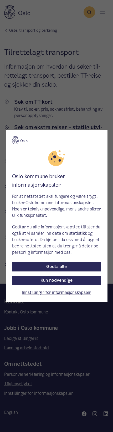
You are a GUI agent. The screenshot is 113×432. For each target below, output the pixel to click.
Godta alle (56, 267)
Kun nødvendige (56, 280)
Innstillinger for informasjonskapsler (56, 292)
